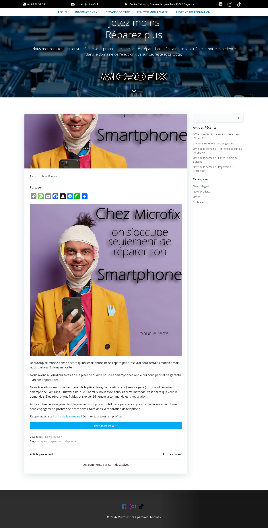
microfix (39, 176)
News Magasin (54, 436)
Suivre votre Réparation (192, 12)
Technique (199, 202)
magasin (43, 441)
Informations (85, 12)
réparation (56, 441)
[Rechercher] (239, 118)
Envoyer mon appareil (152, 12)
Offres (196, 197)
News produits (201, 191)
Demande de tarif (118, 12)
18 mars (52, 176)
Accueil (63, 12)
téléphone (70, 441)
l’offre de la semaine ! (67, 416)
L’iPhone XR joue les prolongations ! (214, 143)
